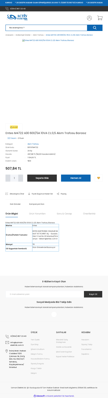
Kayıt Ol (93, 294)
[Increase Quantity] (20, 178)
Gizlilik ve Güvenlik (63, 347)
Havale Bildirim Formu (40, 359)
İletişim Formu (37, 354)
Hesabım (85, 339)
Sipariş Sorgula (37, 363)
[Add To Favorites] (99, 178)
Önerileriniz (89, 213)
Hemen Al (75, 178)
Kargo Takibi (36, 368)
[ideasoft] (39, 396)
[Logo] (18, 18)
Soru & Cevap (64, 213)
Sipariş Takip (86, 344)
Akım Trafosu (33, 144)
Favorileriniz (86, 349)
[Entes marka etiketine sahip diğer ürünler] (13, 127)
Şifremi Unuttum (37, 349)
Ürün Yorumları (37, 213)
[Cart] (99, 18)
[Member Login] (89, 18)
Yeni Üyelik (35, 339)
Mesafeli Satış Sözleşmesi (62, 340)
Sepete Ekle (42, 178)
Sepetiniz (85, 354)
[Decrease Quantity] (7, 178)
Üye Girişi (34, 344)
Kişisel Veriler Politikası (65, 356)
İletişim (34, 373)
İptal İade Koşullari (64, 352)
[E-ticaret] (53, 396)
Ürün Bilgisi (11, 213)
